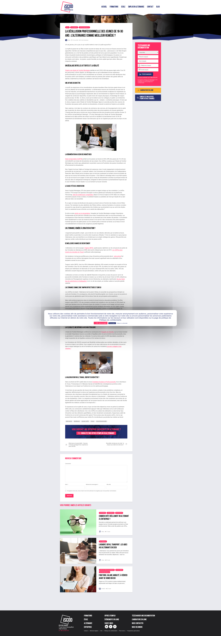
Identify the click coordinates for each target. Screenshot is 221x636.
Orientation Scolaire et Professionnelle (104, 382)
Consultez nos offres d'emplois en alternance (97, 433)
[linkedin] (106, 626)
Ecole (123, 7)
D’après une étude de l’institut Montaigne (77, 70)
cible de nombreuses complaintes (83, 195)
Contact (150, 7)
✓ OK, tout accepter (101, 323)
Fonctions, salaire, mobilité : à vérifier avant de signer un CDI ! (113, 576)
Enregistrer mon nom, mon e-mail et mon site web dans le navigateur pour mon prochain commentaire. (91, 490)
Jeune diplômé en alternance (107, 569)
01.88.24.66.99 (153, 77)
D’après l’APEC (88, 248)
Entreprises (102, 512)
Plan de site (122, 630)
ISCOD (67, 27)
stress (92, 421)
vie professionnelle (101, 421)
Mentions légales (94, 630)
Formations (114, 7)
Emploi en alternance (136, 7)
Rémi (69, 40)
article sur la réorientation (82, 213)
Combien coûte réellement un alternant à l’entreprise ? (114, 517)
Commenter (68, 463)
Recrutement (119, 512)
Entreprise (88, 627)
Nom (66, 484)
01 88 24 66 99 (64, 630)
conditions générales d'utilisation (146, 81)
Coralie (103, 588)
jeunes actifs (85, 421)
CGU (101, 630)
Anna (102, 531)
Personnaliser (112, 323)
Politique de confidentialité (110, 630)
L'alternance (74, 27)
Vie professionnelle (84, 27)
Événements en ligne (112, 620)
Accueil (104, 7)
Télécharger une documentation (143, 616)
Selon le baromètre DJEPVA (73, 159)
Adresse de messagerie (92, 484)
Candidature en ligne (146, 90)
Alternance (88, 623)
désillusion (77, 421)
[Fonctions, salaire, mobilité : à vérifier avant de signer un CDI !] (78, 579)
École (86, 620)
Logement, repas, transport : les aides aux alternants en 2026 (113, 546)
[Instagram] (115, 626)
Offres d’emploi (110, 616)
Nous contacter (137, 623)
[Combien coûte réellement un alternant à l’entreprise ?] (78, 522)
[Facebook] (110, 626)
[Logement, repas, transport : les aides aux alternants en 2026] (78, 550)
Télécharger (146, 74)
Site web (109, 484)
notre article (117, 256)
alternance (69, 421)
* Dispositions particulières (133, 630)
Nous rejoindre (137, 627)
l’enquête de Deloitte (107, 332)
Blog (158, 7)
